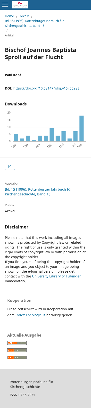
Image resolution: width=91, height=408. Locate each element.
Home (9, 16)
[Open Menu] (5, 5)
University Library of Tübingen (57, 276)
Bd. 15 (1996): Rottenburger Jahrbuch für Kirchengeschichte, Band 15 (34, 23)
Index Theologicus (31, 315)
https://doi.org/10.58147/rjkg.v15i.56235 (46, 88)
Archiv (24, 16)
